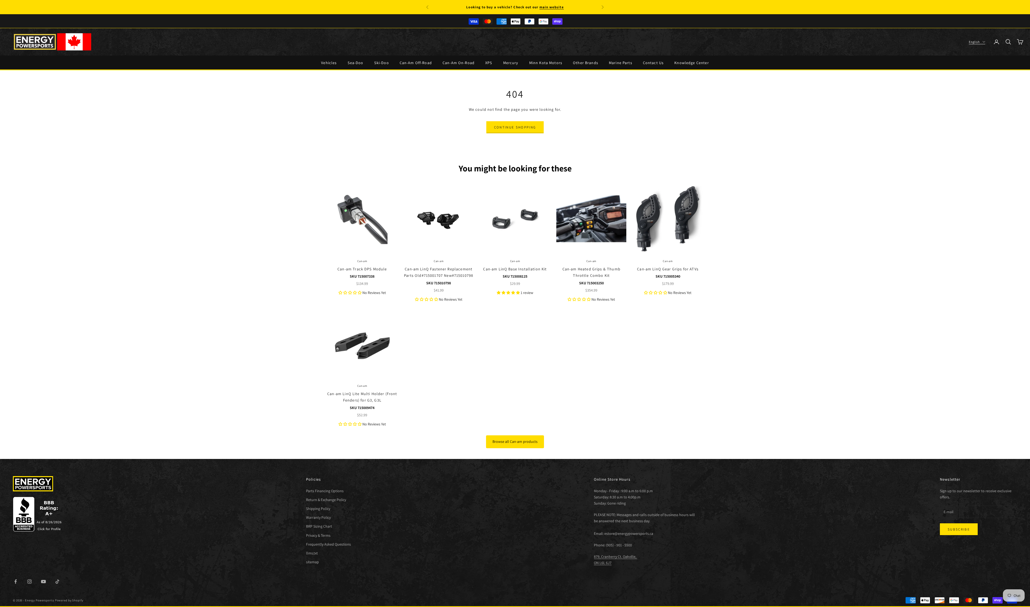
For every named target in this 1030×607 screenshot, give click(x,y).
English (974, 42)
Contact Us (653, 62)
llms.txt (312, 553)
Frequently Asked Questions (328, 544)
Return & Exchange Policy (326, 499)
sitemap (312, 562)
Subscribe (959, 529)
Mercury (510, 62)
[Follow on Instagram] (29, 581)
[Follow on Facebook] (15, 581)
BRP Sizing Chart (319, 526)
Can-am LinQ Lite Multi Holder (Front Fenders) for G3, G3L (362, 397)
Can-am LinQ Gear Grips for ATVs (667, 268)
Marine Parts (620, 62)
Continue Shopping (515, 127)
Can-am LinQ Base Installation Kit (515, 268)
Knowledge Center (691, 62)
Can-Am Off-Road (416, 62)
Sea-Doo (355, 62)
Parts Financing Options (325, 490)
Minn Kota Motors (545, 62)
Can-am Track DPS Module (362, 268)
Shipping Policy (318, 508)
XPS (488, 62)
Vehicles (329, 62)
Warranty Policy (318, 517)
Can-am (362, 261)
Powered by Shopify (69, 600)
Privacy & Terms (318, 535)
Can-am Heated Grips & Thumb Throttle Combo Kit (591, 272)
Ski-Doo (381, 62)
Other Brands (585, 62)
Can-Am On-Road (458, 62)
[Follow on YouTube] (43, 581)
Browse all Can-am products (515, 441)
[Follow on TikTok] (57, 581)
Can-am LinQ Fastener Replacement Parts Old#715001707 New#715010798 (438, 272)
